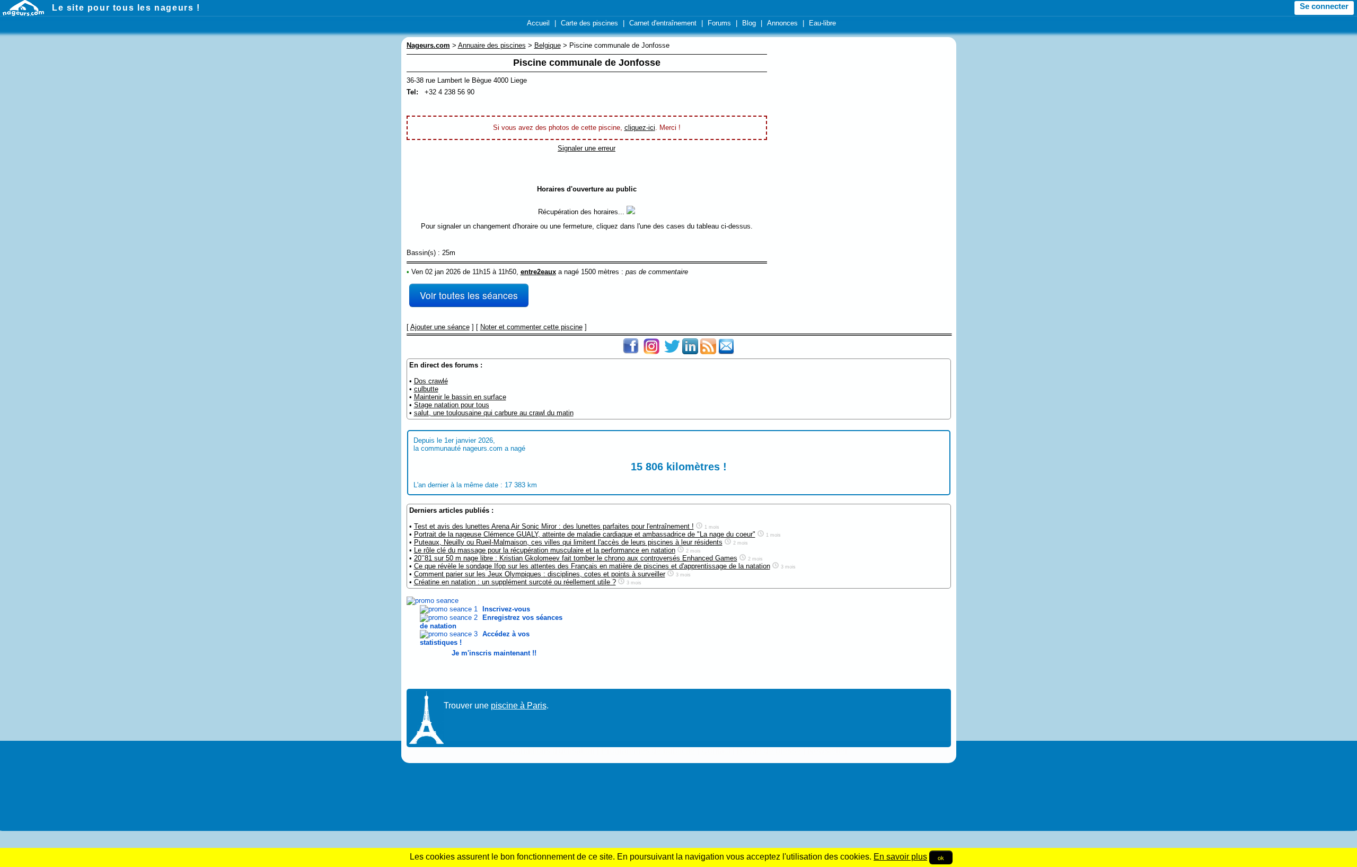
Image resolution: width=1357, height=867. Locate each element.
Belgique (547, 45)
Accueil (538, 23)
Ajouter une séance (440, 327)
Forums (719, 23)
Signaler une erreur (586, 148)
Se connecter (1324, 6)
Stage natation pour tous (451, 405)
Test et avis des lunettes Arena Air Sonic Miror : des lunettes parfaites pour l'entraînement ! (554, 526)
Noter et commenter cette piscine (531, 327)
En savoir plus (900, 856)
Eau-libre (822, 23)
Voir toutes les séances (469, 295)
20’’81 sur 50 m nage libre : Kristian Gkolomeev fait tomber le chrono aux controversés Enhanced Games (575, 558)
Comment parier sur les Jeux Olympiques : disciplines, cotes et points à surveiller (539, 574)
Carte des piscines (589, 23)
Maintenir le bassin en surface (460, 397)
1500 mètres (600, 272)
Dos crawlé (431, 381)
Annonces (782, 23)
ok (941, 857)
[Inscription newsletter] (726, 352)
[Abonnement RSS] (708, 352)
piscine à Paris (519, 705)
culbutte (426, 389)
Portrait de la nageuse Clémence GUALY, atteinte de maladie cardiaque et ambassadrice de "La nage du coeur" (584, 534)
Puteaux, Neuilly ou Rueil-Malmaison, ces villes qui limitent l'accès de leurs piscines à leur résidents (568, 542)
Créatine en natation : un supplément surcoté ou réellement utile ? (515, 582)
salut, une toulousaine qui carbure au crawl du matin (494, 413)
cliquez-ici (639, 128)
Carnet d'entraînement (663, 23)
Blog (749, 23)
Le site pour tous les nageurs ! (126, 7)
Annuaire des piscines (492, 45)
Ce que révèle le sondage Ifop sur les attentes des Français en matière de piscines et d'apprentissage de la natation (592, 566)
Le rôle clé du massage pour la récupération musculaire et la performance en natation (544, 550)
